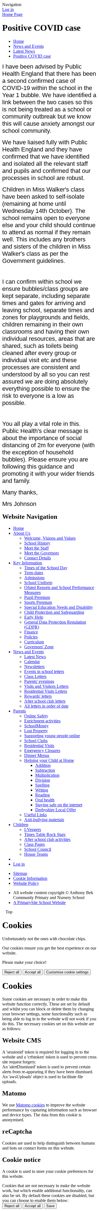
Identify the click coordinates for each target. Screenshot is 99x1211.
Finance (31, 632)
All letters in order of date (46, 706)
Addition (43, 765)
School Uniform (38, 582)
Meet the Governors (41, 553)
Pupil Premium (37, 597)
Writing (41, 790)
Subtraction (45, 770)
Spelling (42, 785)
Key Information (27, 563)
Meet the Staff (36, 548)
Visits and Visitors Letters (46, 686)
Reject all (11, 972)
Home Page (12, 14)
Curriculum (34, 642)
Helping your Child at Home (49, 760)
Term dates (33, 572)
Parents (19, 711)
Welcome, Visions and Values (50, 538)
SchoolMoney (36, 725)
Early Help (33, 617)
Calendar (32, 661)
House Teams (36, 854)
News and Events (28, 46)
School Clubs (36, 740)
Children (20, 824)
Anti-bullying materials (44, 819)
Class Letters (35, 676)
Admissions (34, 577)
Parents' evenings (39, 681)
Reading (42, 795)
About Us (21, 533)
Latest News (24, 51)
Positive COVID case (32, 56)
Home (18, 41)
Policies (31, 637)
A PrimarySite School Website (39, 902)
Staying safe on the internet (58, 804)
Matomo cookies (30, 1105)
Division (42, 780)
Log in (8, 9)
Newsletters (34, 666)
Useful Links (35, 814)
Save (50, 1206)
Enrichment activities (42, 721)
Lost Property (36, 730)
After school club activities (47, 839)
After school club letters (44, 701)
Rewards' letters (38, 696)
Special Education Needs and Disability (58, 607)
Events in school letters (44, 671)
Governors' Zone (39, 646)
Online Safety (36, 716)
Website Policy (26, 883)
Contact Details (37, 558)
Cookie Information (30, 878)
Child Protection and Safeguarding (54, 612)
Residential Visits (39, 745)
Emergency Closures (42, 750)
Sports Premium (38, 602)
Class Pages (34, 844)
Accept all (33, 972)
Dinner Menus (36, 755)
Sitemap (20, 873)
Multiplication (47, 775)
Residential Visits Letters (45, 691)
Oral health (44, 800)
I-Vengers (32, 829)
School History (37, 543)
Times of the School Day (45, 567)
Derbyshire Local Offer (55, 809)
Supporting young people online (52, 735)
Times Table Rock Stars (44, 834)
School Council (37, 849)
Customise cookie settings (67, 972)
